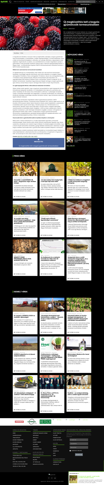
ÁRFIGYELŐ (35, 437)
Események (56, 451)
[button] (10, 1)
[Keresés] (96, 1)
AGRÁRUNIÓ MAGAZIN (36, 1)
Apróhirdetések (37, 449)
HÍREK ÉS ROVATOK (19, 1)
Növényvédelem (17, 442)
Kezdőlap (16, 53)
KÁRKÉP (35, 439)
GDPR (54, 455)
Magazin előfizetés (38, 464)
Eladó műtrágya (57, 439)
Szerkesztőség (57, 462)
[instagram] (52, 478)
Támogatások (16, 437)
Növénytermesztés (18, 439)
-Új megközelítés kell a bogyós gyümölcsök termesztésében (38, 144)
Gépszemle (36, 435)
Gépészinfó (36, 446)
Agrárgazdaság (17, 435)
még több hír (71, 145)
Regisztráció (36, 457)
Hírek (65, 28)
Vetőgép (55, 435)
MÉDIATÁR (46, 1)
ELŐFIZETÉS (71, 1)
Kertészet (15, 444)
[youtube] (55, 478)
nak (32, 136)
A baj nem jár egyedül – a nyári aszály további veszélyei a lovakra (89, 477)
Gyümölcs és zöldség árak (20, 464)
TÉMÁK (27, 1)
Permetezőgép (57, 437)
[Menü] (102, 1)
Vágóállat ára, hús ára (19, 466)
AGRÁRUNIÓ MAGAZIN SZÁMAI (40, 433)
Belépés (35, 459)
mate (35, 136)
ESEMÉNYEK (53, 1)
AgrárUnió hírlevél (76, 450)
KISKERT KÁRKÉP (37, 442)
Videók (55, 448)
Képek (54, 446)
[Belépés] (99, 1)
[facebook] (49, 478)
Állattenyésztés (17, 446)
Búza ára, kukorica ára (19, 461)
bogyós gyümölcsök (24, 136)
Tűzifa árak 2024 (17, 455)
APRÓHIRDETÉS (62, 1)
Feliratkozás (79, 454)
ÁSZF (54, 453)
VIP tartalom (36, 462)
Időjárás (35, 444)
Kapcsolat (56, 464)
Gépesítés (15, 449)
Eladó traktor (57, 433)
